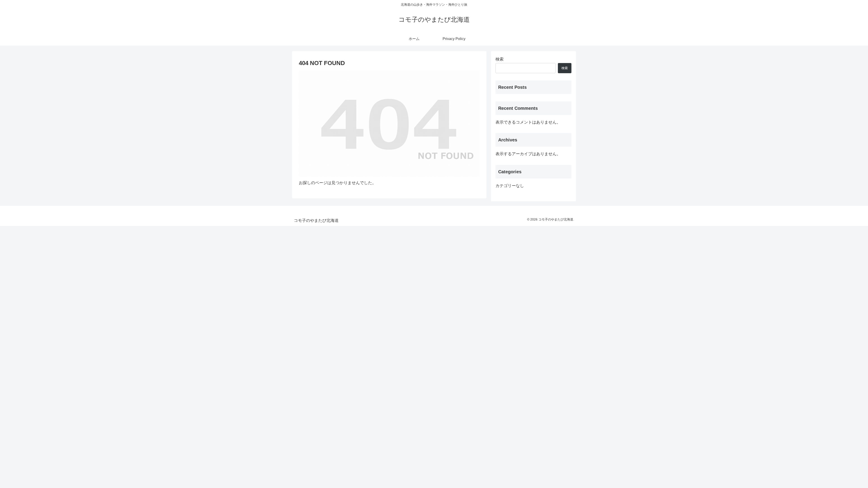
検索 (499, 59)
